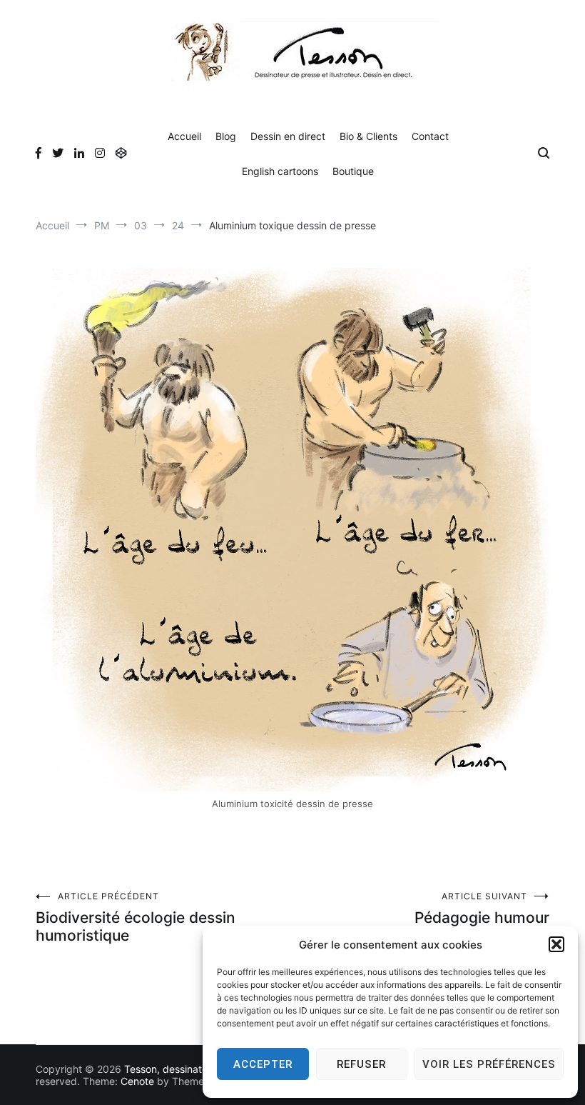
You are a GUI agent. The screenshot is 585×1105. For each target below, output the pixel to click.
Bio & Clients (368, 136)
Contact (430, 136)
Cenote (137, 1081)
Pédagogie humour (481, 908)
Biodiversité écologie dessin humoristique (135, 917)
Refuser (361, 1064)
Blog (225, 136)
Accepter (262, 1064)
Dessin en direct (287, 136)
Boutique (353, 171)
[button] (556, 944)
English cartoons (280, 171)
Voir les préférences (489, 1064)
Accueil (184, 136)
